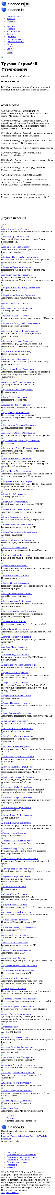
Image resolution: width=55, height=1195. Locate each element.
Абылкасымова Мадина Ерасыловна (18, 611)
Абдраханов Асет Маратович (15, 315)
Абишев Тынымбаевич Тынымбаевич (19, 532)
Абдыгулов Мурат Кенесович (15, 412)
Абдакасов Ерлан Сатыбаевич (15, 236)
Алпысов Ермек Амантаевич (15, 1037)
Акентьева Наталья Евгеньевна (16, 912)
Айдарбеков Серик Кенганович (16, 695)
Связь (9, 44)
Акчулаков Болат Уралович (14, 958)
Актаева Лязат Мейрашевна (14, 942)
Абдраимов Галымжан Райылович (17, 308)
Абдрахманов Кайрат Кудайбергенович (20, 331)
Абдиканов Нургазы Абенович (16, 267)
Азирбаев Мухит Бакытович (14, 647)
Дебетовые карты (15, 41)
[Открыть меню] (27, 4)
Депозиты (11, 36)
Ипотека (11, 29)
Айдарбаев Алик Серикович (14, 672)
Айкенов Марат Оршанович (14, 721)
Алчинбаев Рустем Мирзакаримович (19, 1065)
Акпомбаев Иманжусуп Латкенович (18, 927)
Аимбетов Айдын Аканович (15, 654)
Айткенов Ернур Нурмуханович (16, 848)
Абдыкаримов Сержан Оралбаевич (18, 433)
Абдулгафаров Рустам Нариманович (18, 382)
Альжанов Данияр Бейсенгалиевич (18, 1072)
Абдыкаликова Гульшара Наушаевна (18, 425)
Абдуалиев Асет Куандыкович (15, 359)
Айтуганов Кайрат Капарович (15, 876)
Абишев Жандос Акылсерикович (17, 509)
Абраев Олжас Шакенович (14, 547)
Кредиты (11, 26)
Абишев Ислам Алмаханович (15, 517)
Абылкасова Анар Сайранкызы (16, 601)
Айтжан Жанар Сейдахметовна (16, 823)
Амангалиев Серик (10, 1108)
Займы (10, 34)
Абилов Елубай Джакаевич (14, 494)
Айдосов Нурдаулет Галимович (16, 703)
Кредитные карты (15, 39)
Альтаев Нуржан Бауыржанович (16, 1100)
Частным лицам (14, 16)
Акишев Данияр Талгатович (14, 919)
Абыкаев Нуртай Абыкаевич (15, 583)
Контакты (11, 1152)
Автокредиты (13, 31)
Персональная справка (17, 1162)
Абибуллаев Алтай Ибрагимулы (16, 481)
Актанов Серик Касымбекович (16, 950)
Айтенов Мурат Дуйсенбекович (16, 815)
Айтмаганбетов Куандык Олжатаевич (19, 858)
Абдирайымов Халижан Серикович (18, 295)
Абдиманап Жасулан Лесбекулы (16, 275)
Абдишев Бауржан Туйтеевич (15, 303)
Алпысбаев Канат (9, 1027)
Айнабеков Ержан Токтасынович (17, 767)
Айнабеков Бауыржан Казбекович (17, 756)
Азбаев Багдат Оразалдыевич (15, 629)
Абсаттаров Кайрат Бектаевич (15, 555)
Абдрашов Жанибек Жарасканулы (17, 351)
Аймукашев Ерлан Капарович (15, 746)
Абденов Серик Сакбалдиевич (15, 247)
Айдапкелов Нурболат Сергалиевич (18, 665)
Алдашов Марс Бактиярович (15, 978)
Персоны (11, 1118)
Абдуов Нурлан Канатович (14, 397)
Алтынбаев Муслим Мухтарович (17, 1057)
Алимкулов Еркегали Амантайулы (18, 1006)
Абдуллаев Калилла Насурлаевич (17, 389)
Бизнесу (11, 21)
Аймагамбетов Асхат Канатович (17, 728)
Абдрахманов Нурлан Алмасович (17, 341)
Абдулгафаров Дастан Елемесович (17, 369)
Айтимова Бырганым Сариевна (16, 840)
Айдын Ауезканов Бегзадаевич (16, 713)
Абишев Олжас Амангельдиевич (17, 524)
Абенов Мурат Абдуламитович (16, 471)
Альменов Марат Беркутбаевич (16, 1083)
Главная (10, 1115)
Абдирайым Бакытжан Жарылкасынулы (20, 287)
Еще (10, 52)
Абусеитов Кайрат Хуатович (15, 575)
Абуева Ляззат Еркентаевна (14, 565)
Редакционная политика (18, 1159)
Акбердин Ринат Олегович (14, 894)
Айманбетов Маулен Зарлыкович (17, 736)
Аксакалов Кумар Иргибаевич (15, 935)
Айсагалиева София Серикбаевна (17, 787)
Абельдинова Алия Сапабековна (16, 458)
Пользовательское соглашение (21, 1154)
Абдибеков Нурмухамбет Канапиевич (19, 257)
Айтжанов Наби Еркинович (14, 833)
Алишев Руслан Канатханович (16, 1014)
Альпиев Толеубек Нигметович (16, 1090)
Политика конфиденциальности (22, 1157)
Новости (11, 18)
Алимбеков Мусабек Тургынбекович (19, 998)
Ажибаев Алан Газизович (13, 621)
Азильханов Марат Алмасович (16, 637)
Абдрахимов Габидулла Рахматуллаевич (20, 323)
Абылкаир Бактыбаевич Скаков (16, 593)
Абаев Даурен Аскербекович (15, 229)
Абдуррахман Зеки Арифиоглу (16, 405)
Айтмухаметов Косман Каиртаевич (18, 869)
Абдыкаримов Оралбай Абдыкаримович (20, 440)
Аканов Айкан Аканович (13, 886)
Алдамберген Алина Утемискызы (17, 970)
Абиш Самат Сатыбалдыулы (14, 502)
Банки (10, 46)
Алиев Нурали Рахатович (13, 988)
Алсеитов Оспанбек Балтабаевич (17, 1047)
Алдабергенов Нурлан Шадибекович (19, 965)
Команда (11, 1167)
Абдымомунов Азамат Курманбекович (19, 448)
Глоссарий (12, 1165)
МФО (9, 49)
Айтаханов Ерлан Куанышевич (16, 807)
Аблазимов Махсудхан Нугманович (18, 540)
